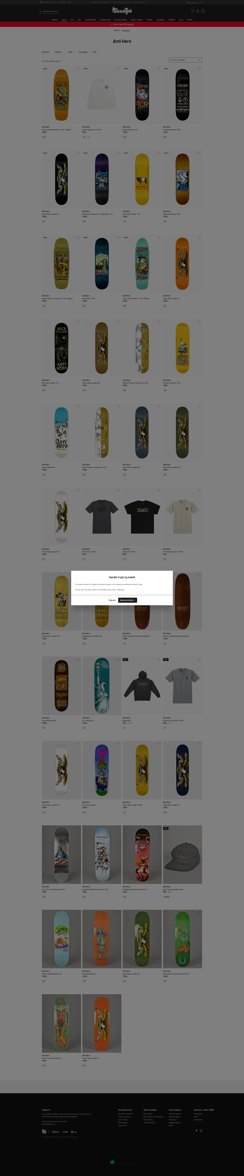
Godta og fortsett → (127, 600)
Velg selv (112, 600)
